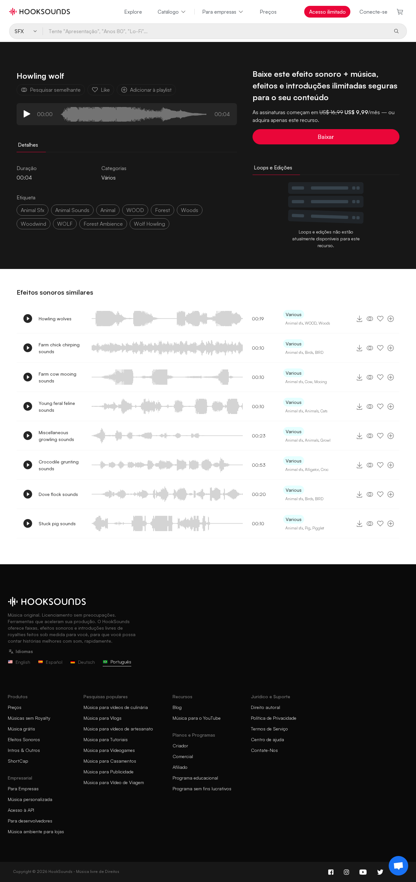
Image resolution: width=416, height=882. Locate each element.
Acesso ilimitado (327, 11)
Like (105, 90)
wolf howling (149, 223)
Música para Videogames (109, 750)
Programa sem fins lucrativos (202, 788)
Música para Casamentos (110, 761)
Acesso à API (21, 810)
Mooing (320, 381)
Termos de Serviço (269, 728)
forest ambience (103, 223)
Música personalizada (30, 799)
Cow (308, 381)
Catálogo (168, 11)
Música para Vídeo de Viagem (114, 782)
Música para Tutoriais (106, 739)
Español (54, 662)
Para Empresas (23, 788)
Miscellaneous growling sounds (56, 436)
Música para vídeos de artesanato (118, 728)
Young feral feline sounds (57, 406)
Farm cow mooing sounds (57, 377)
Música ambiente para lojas (36, 831)
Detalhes (28, 144)
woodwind (33, 223)
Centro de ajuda (267, 739)
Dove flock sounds (58, 494)
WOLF (64, 223)
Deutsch (86, 662)
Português (120, 661)
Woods (324, 323)
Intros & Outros (24, 750)
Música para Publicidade (109, 771)
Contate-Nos (264, 750)
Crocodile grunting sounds (59, 465)
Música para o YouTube (197, 718)
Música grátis (21, 728)
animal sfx (32, 210)
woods (189, 210)
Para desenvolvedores (30, 820)
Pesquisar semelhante (55, 90)
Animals (311, 410)
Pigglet (318, 528)
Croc (325, 469)
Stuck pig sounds (57, 523)
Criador (180, 745)
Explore (133, 11)
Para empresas (219, 11)
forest (162, 210)
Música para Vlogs (103, 718)
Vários (108, 177)
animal (107, 210)
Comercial (183, 756)
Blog (177, 707)
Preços (268, 11)
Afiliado (180, 767)
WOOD (135, 210)
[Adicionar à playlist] (390, 318)
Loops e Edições (273, 167)
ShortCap (18, 761)
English (23, 662)
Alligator (312, 469)
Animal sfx (294, 323)
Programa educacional (195, 778)
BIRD (319, 352)
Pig (307, 528)
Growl (325, 440)
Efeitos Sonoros (24, 739)
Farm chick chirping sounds (59, 348)
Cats (323, 410)
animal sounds (72, 210)
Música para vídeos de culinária (116, 707)
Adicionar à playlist (151, 90)
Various (294, 314)
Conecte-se (373, 11)
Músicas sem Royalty (29, 718)
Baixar (326, 136)
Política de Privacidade (273, 718)
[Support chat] (398, 865)
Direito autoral (265, 707)
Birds (309, 352)
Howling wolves (55, 318)
